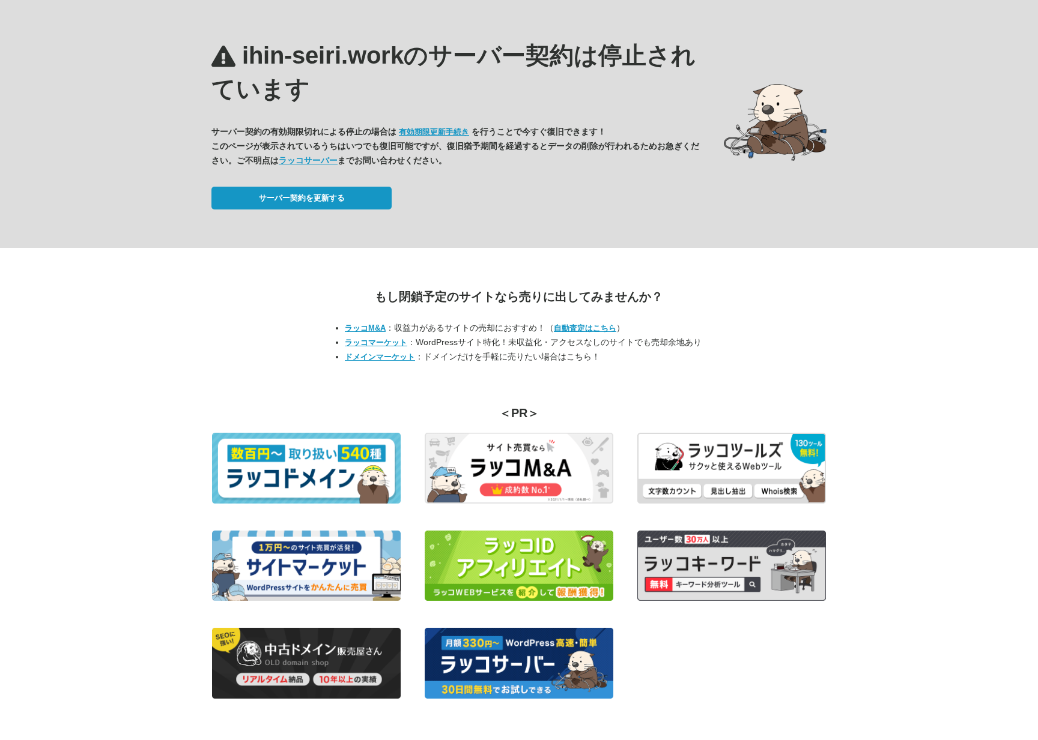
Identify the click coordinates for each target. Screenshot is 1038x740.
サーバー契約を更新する (302, 197)
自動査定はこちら (585, 327)
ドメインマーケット (380, 356)
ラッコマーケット (376, 342)
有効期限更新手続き (434, 131)
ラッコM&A (365, 327)
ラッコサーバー (308, 160)
